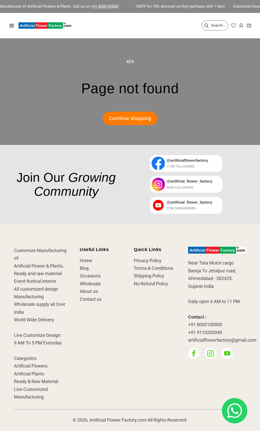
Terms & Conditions (153, 268)
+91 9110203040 (205, 332)
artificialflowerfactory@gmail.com (222, 340)
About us (89, 291)
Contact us (91, 299)
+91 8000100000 (98, 6)
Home (86, 260)
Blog (84, 268)
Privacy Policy (147, 260)
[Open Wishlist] (233, 25)
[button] (11, 25)
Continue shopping (130, 118)
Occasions (90, 275)
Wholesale (90, 283)
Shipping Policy (149, 275)
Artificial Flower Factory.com (118, 420)
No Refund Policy (151, 283)
